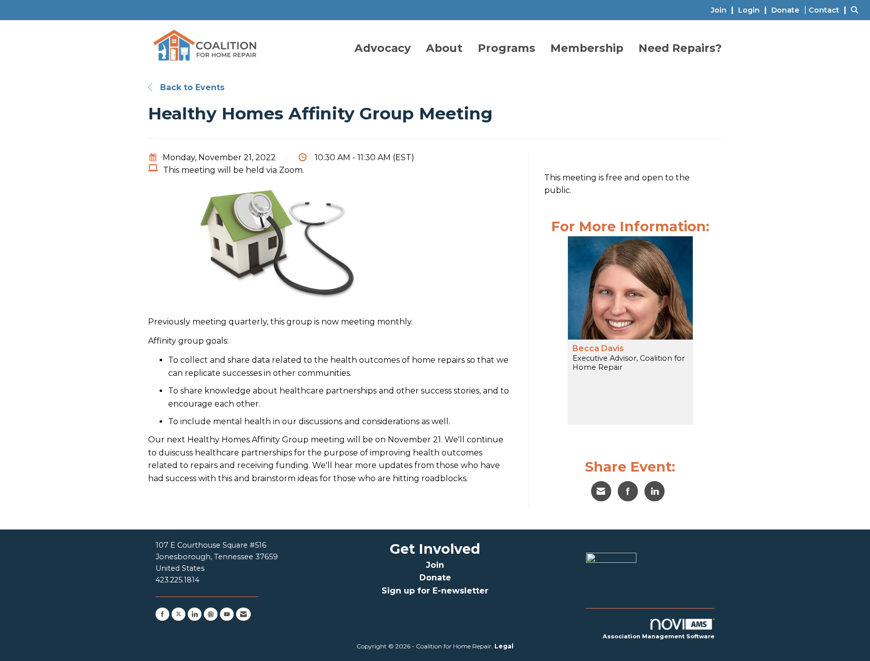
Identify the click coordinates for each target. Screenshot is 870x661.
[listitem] (723, 10)
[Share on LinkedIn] (654, 491)
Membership (586, 47)
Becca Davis (598, 349)
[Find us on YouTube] (227, 614)
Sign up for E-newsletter (435, 591)
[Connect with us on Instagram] (211, 614)
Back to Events (191, 87)
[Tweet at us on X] (178, 614)
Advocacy (382, 47)
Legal (504, 646)
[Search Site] (856, 10)
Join (435, 565)
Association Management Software (658, 636)
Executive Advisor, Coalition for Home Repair (628, 362)
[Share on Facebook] (628, 491)
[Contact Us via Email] (243, 614)
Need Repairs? (680, 47)
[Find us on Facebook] (162, 614)
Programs (506, 47)
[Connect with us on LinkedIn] (194, 614)
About (444, 47)
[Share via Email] (601, 491)
